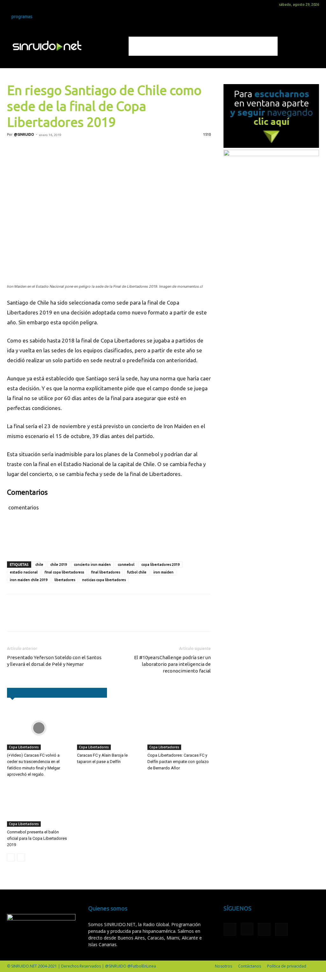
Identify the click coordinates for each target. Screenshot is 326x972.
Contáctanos (249, 966)
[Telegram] (72, 149)
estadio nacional (24, 572)
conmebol (126, 564)
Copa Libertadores (24, 747)
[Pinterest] (42, 149)
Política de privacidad (286, 966)
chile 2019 (58, 564)
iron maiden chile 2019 (28, 580)
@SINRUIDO (24, 134)
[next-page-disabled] (21, 857)
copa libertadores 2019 (160, 564)
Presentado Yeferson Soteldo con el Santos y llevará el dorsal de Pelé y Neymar (54, 661)
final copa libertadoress (64, 572)
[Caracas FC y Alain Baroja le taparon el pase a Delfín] (108, 728)
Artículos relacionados (37, 692)
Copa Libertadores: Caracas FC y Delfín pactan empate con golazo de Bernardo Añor (178, 761)
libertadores (64, 580)
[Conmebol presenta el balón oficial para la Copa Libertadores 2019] (38, 805)
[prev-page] (11, 857)
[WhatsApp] (57, 149)
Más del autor (87, 692)
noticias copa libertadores (104, 580)
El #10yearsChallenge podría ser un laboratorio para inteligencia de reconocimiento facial (172, 664)
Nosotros (223, 966)
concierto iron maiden (92, 564)
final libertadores (105, 572)
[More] (87, 149)
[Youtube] (43, 4)
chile (39, 564)
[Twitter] (33, 4)
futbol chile (136, 572)
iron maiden (163, 572)
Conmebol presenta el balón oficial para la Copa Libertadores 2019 (37, 838)
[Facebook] (12, 4)
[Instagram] (22, 4)
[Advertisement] (203, 46)
